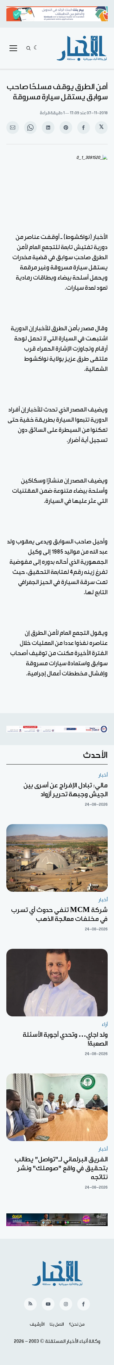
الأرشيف (37, 1324)
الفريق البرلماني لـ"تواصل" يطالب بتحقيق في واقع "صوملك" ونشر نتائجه (61, 1168)
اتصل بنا (57, 1324)
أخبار (103, 775)
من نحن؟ (77, 1324)
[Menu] (13, 48)
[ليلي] (36, 48)
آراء (105, 1024)
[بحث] (28, 48)
